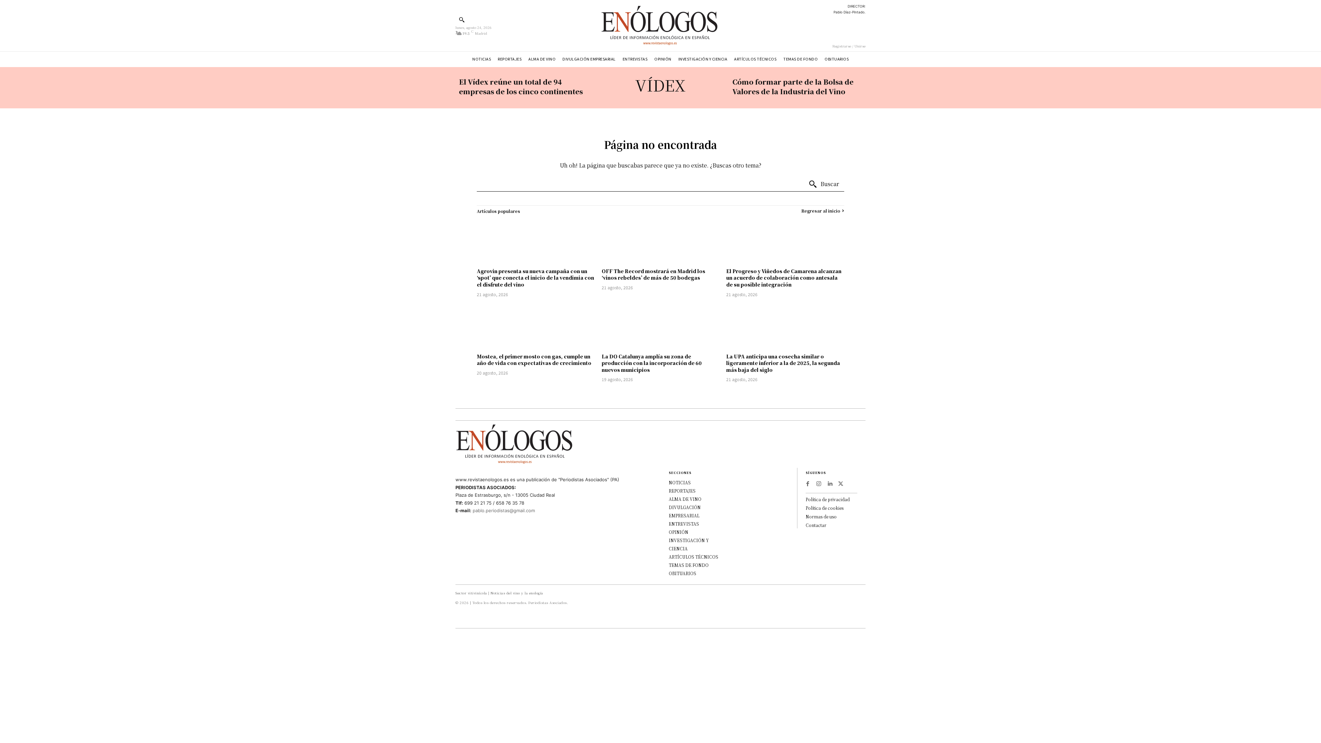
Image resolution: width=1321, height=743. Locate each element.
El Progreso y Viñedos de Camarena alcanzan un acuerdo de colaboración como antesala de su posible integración (783, 278)
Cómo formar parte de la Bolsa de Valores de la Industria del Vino (792, 86)
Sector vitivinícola (471, 592)
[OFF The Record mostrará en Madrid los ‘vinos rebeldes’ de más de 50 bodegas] (661, 241)
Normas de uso (821, 516)
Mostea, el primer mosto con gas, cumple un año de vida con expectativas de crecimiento (534, 360)
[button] (461, 19)
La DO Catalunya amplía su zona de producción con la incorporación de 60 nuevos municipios (652, 363)
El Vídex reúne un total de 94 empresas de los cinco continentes (521, 86)
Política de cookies (825, 508)
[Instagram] (818, 483)
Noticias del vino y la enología (517, 592)
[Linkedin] (829, 483)
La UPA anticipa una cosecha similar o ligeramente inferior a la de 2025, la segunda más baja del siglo (783, 363)
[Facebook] (807, 483)
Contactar (816, 525)
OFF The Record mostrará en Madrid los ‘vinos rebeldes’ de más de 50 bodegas (653, 274)
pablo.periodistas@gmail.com (504, 510)
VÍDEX (660, 85)
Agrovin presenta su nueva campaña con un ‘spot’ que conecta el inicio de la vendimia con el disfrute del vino (535, 278)
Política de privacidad (828, 499)
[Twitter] (840, 483)
